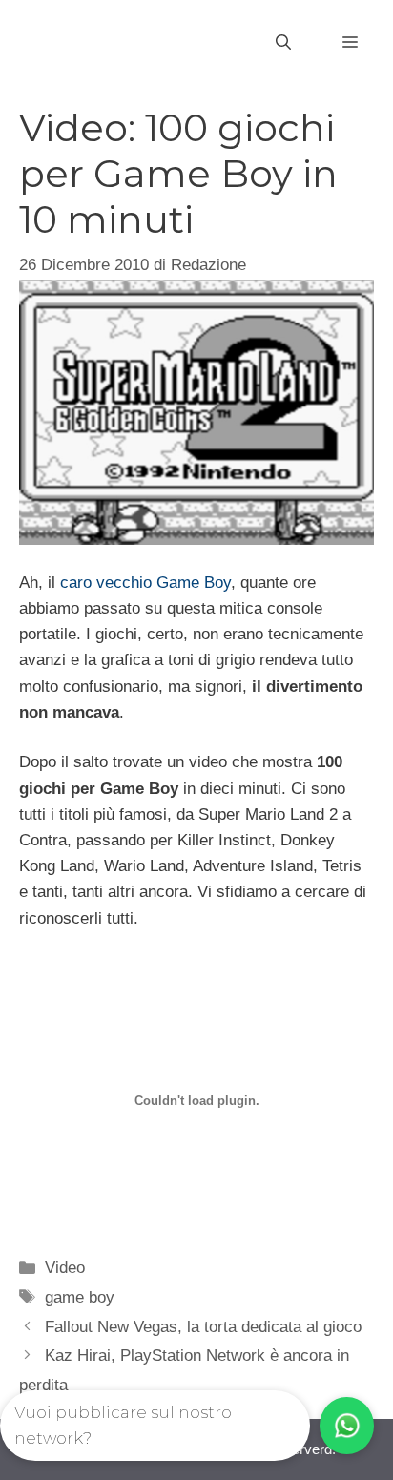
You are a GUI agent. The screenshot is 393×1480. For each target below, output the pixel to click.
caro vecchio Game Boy (145, 582)
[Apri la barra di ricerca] (283, 43)
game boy (79, 1297)
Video (65, 1268)
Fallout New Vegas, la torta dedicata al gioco (203, 1327)
